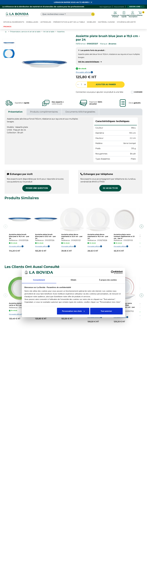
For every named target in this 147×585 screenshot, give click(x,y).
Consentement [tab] (39, 280)
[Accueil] (6, 32)
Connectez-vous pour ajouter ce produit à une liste (99, 92)
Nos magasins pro (105, 7)
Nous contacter (119, 7)
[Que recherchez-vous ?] (93, 14)
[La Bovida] (17, 14)
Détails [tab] (73, 280)
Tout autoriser (106, 311)
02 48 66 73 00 (110, 188)
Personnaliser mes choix (72, 311)
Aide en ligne (134, 6)
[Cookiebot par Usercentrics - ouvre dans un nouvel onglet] (113, 272)
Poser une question (37, 188)
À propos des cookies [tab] (108, 280)
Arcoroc (112, 44)
